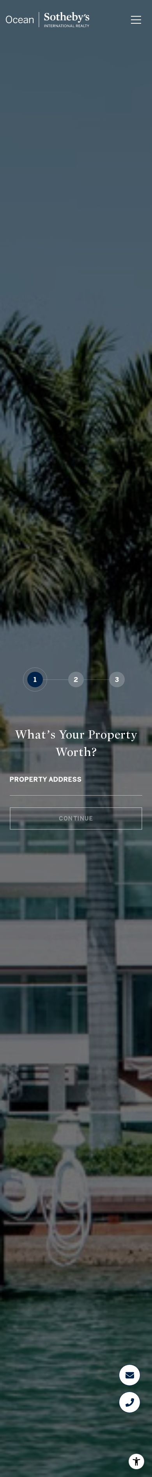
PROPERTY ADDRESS (46, 779)
